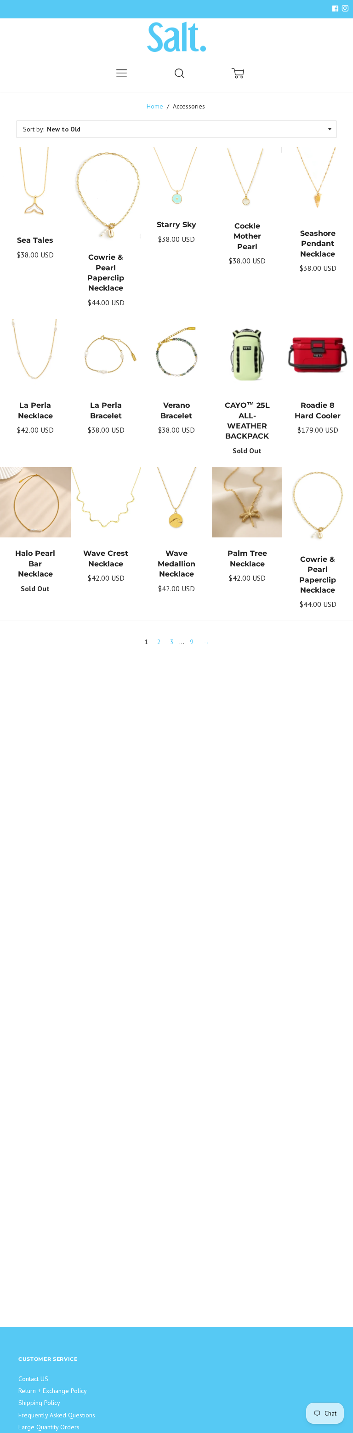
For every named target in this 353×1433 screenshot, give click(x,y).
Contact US (33, 1379)
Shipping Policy (39, 1403)
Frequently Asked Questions (56, 1415)
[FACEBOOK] (335, 9)
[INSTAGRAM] (344, 9)
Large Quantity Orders (49, 1427)
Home (155, 106)
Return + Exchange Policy (52, 1391)
